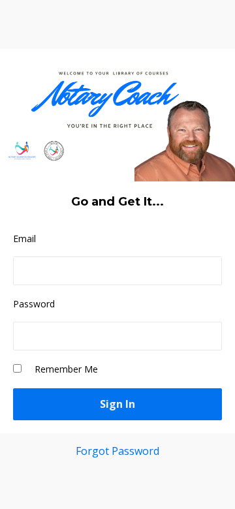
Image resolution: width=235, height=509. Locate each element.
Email (24, 238)
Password (34, 304)
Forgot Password (117, 451)
